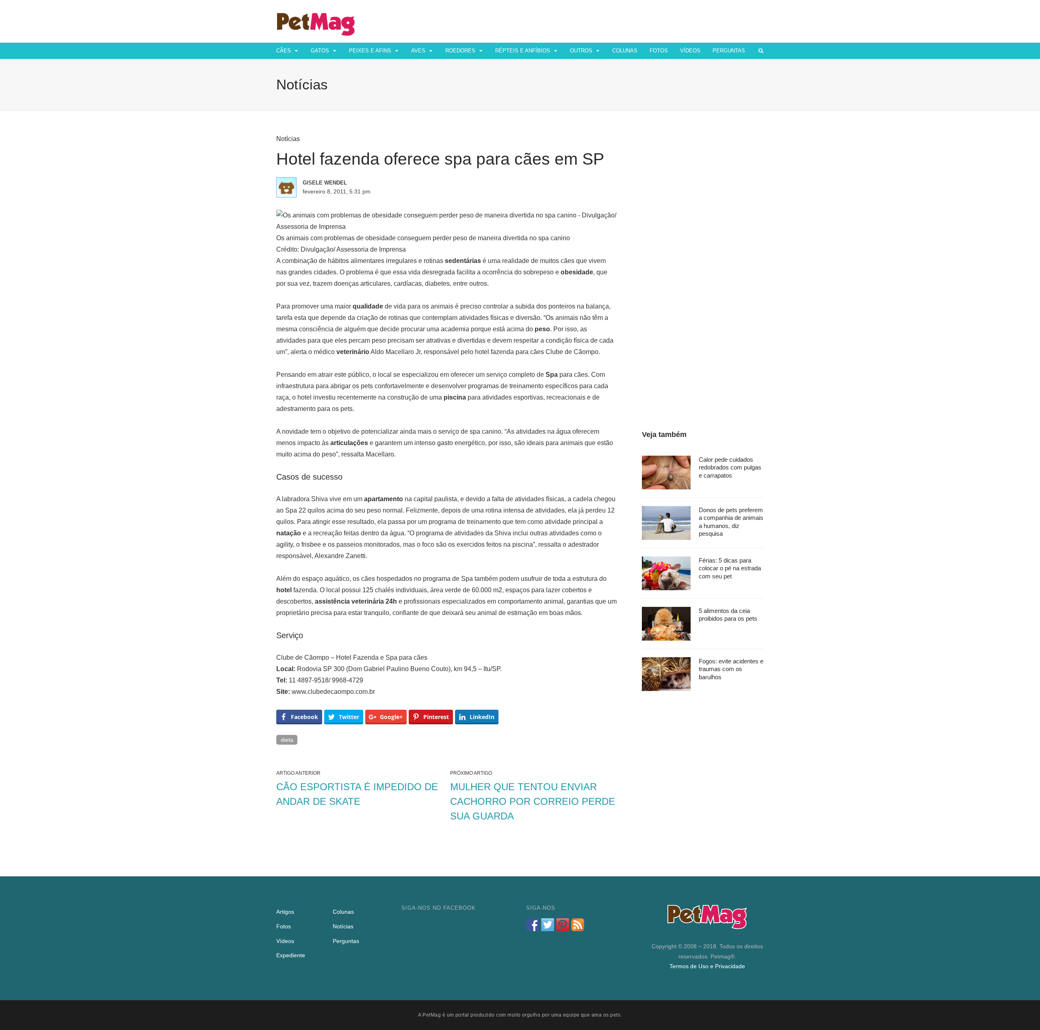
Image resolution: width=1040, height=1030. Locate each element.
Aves (418, 51)
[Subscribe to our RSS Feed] (577, 924)
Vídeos (690, 51)
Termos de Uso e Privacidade (707, 966)
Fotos (659, 51)
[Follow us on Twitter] (547, 924)
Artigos (285, 911)
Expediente (290, 955)
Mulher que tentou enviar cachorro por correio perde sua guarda (532, 801)
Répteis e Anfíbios (522, 51)
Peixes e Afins (370, 51)
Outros (581, 51)
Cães (283, 51)
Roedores (460, 51)
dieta (287, 740)
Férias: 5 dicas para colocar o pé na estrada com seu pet (730, 568)
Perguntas (729, 51)
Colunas (624, 51)
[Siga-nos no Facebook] (532, 924)
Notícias (288, 138)
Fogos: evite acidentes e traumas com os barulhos (731, 669)
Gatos (320, 51)
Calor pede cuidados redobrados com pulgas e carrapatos (730, 467)
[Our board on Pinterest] (562, 924)
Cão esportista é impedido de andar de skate (357, 794)
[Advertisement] (703, 257)
